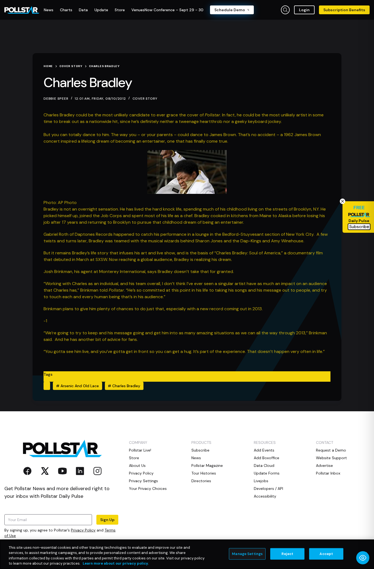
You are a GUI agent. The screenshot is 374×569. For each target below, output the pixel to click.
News (196, 457)
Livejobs (261, 480)
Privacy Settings (143, 480)
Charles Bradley (124, 385)
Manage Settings (247, 553)
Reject (287, 553)
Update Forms (267, 473)
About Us (137, 465)
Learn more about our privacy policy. (116, 563)
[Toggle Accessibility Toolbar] (363, 558)
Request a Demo (331, 450)
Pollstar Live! (140, 450)
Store (134, 457)
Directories (201, 480)
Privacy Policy (83, 530)
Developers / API (268, 488)
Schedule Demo (229, 9)
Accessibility (265, 496)
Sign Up (107, 519)
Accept (326, 553)
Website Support (331, 457)
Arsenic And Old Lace (77, 385)
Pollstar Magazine (207, 465)
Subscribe (200, 450)
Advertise (324, 465)
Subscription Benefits (344, 9)
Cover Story (145, 98)
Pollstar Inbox (328, 473)
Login (304, 9)
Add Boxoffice (266, 457)
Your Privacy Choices (148, 488)
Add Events (264, 450)
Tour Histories (203, 473)
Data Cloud (264, 465)
